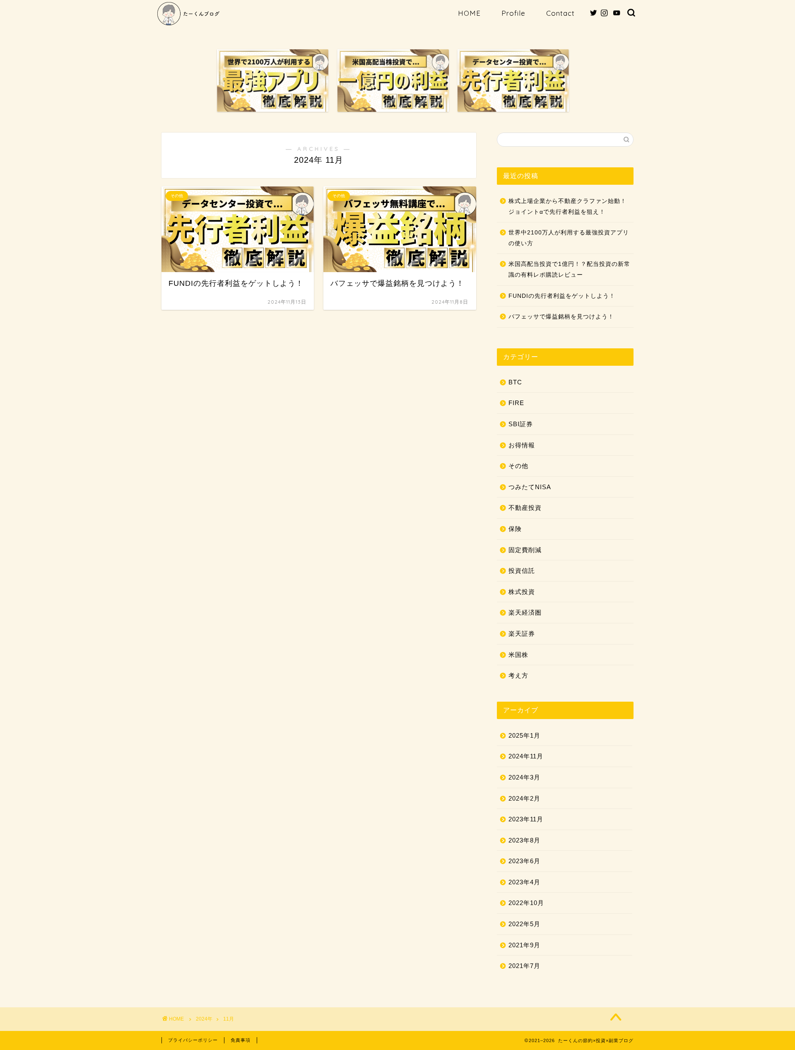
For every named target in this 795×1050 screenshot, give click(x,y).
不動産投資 (525, 507)
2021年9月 (524, 945)
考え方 (518, 675)
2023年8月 (524, 840)
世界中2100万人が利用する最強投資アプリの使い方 (568, 237)
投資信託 (521, 570)
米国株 (518, 654)
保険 (515, 528)
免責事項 (241, 1040)
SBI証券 (520, 423)
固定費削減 (525, 549)
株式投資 (521, 591)
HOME (469, 13)
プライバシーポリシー (193, 1040)
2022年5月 (524, 923)
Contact (560, 13)
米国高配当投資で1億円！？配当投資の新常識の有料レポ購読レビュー (569, 269)
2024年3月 (524, 777)
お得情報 (521, 445)
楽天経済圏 (525, 612)
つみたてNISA (529, 486)
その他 (518, 465)
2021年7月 (524, 965)
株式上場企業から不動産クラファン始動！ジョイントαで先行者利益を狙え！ (567, 206)
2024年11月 (525, 756)
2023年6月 (524, 860)
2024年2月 (524, 798)
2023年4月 (524, 882)
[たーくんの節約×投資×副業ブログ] (188, 24)
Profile (513, 13)
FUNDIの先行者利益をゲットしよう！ (561, 296)
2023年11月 (525, 819)
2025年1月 (524, 735)
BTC (515, 382)
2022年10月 (526, 902)
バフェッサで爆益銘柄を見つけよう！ (561, 317)
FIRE (516, 402)
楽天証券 (521, 633)
